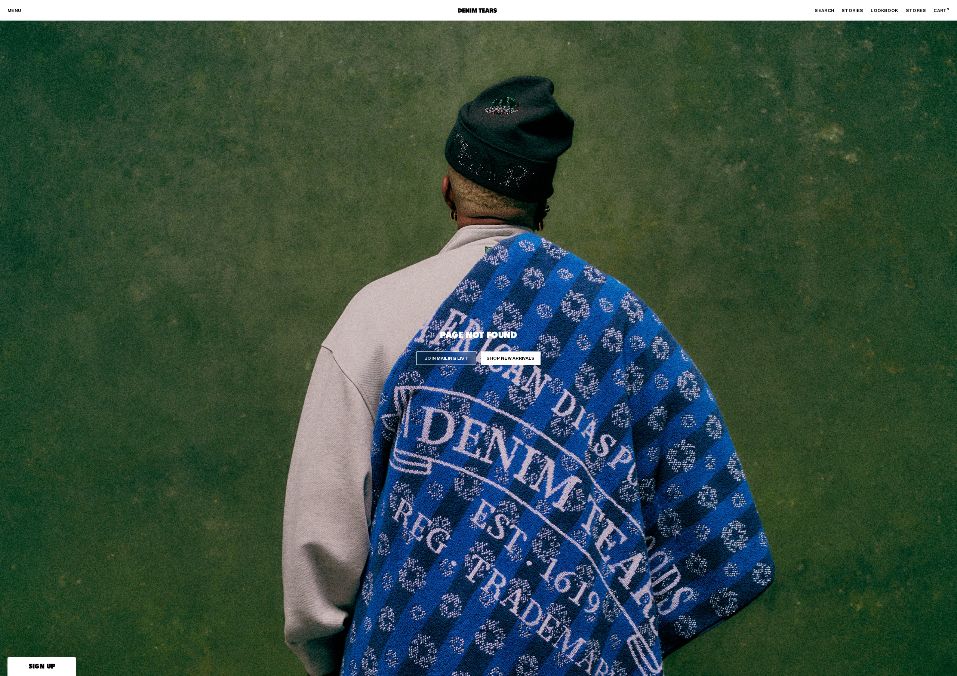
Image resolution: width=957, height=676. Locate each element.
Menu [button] (14, 10)
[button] (41, 666)
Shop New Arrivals (510, 358)
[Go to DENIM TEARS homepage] (477, 10)
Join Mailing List (446, 358)
